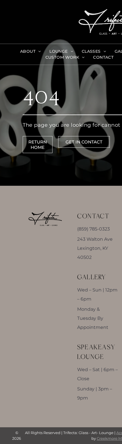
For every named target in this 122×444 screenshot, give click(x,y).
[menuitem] (30, 51)
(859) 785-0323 (93, 229)
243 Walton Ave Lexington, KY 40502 (95, 248)
